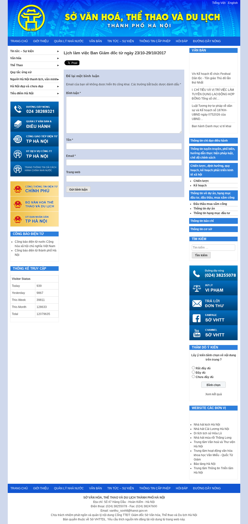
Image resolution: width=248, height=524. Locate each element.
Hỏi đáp (182, 41)
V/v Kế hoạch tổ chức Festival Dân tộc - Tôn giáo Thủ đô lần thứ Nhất (211, 75)
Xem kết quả (213, 394)
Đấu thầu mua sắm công (210, 204)
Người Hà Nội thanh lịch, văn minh (33, 79)
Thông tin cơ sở (201, 229)
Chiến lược (201, 181)
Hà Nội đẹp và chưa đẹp (26, 86)
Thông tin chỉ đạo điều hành (209, 140)
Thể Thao (16, 65)
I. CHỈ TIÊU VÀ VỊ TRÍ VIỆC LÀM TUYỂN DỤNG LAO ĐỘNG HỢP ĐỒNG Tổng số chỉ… (213, 91)
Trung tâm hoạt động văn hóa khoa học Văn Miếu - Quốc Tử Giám (213, 455)
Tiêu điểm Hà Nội (21, 93)
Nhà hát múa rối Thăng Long (213, 437)
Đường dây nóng (207, 41)
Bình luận (73, 93)
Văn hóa (15, 58)
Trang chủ (19, 41)
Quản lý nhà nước (69, 41)
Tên (69, 140)
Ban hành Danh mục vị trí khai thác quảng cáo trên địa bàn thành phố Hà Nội (211, 127)
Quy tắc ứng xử (21, 72)
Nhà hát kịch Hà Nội (207, 424)
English (233, 3)
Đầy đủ (200, 372)
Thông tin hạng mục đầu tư (212, 213)
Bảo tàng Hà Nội (205, 464)
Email (71, 156)
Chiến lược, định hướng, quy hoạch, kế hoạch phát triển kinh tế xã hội (211, 170)
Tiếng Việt (218, 3)
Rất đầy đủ (203, 368)
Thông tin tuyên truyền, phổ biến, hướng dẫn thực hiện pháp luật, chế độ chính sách (212, 153)
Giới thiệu (41, 41)
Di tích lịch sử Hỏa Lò (208, 433)
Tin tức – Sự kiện (120, 41)
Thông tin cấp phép (154, 41)
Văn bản (95, 41)
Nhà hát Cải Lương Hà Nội (211, 429)
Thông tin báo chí (202, 221)
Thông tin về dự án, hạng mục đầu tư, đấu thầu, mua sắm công (212, 195)
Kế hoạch (200, 185)
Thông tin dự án (204, 208)
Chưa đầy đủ (204, 377)
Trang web (73, 172)
